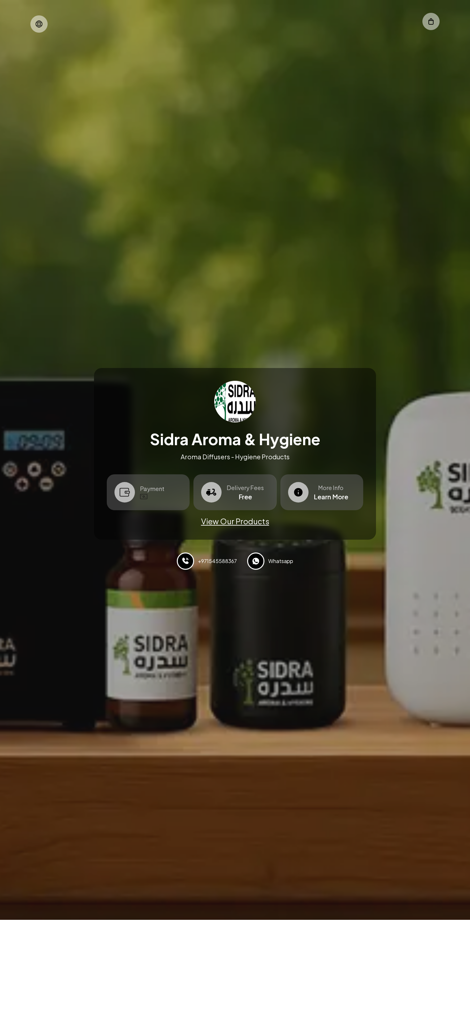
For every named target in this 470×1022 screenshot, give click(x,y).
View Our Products (235, 521)
